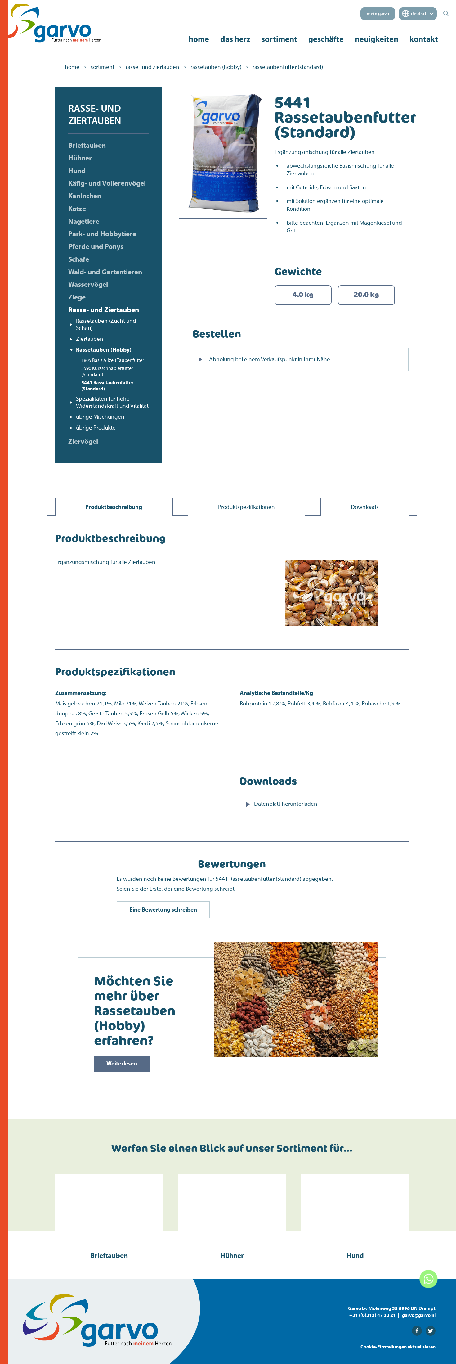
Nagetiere (83, 221)
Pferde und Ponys (95, 246)
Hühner (80, 158)
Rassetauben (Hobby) (104, 349)
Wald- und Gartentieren (105, 272)
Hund (77, 170)
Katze (77, 208)
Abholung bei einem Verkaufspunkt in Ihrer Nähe (269, 359)
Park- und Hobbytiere (102, 233)
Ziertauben (89, 338)
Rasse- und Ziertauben (103, 309)
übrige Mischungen (100, 416)
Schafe (78, 259)
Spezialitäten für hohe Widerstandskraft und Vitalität (112, 402)
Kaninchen (84, 195)
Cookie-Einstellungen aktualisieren (398, 1347)
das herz (235, 39)
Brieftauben (87, 145)
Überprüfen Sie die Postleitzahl (238, 473)
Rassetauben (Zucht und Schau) (106, 324)
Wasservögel (88, 284)
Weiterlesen (121, 1063)
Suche (309, 487)
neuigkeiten (376, 39)
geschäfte (326, 39)
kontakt (423, 39)
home (199, 39)
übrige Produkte (96, 427)
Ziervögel (83, 441)
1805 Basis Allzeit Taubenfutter (112, 360)
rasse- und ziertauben (152, 66)
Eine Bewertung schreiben (163, 909)
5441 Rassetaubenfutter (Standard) (107, 385)
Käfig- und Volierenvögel (107, 183)
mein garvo (378, 13)
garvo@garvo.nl (419, 1315)
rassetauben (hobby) (215, 66)
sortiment (279, 39)
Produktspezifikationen (246, 507)
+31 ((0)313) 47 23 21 (372, 1315)
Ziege (77, 297)
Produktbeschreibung (113, 507)
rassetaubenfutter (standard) (288, 66)
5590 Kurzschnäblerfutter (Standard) (107, 371)
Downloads (365, 507)
